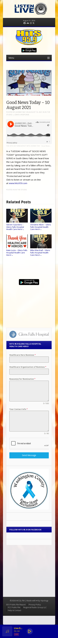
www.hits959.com (18, 183)
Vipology (44, 600)
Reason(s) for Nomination (22, 379)
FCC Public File (14, 607)
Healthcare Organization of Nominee (27, 367)
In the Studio (21, 189)
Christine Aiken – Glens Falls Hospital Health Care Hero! (40, 227)
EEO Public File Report (16, 604)
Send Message (29, 455)
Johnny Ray (21, 112)
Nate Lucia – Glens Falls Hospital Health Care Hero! (16, 252)
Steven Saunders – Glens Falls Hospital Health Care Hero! (15, 227)
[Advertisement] (29, 305)
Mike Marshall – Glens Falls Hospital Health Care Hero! (40, 252)
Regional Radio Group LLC (35, 607)
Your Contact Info (18, 409)
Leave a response (21, 114)
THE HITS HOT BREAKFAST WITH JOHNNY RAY (23, 146)
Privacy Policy (35, 604)
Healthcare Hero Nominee (22, 355)
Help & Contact (14, 610)
